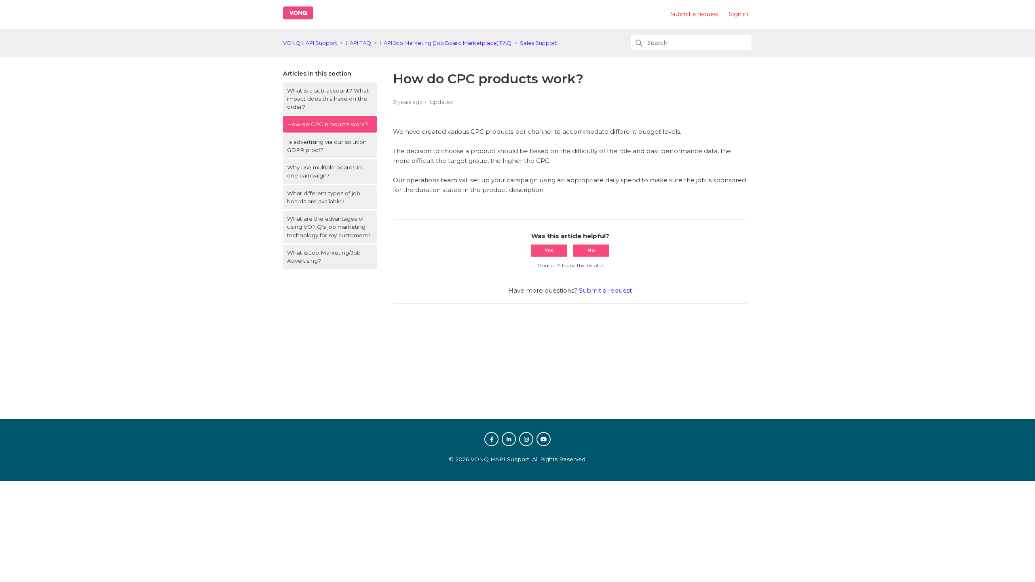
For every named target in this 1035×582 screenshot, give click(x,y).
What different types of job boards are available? (323, 197)
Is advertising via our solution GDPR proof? (327, 146)
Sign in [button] (738, 14)
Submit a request (694, 14)
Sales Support (538, 43)
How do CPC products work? (327, 124)
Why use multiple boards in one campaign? (324, 171)
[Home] (298, 17)
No (591, 250)
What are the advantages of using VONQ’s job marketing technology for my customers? (329, 226)
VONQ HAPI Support (310, 43)
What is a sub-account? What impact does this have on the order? (328, 98)
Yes (549, 250)
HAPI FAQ (358, 43)
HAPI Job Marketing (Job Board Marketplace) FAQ (445, 43)
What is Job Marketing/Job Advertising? (324, 256)
